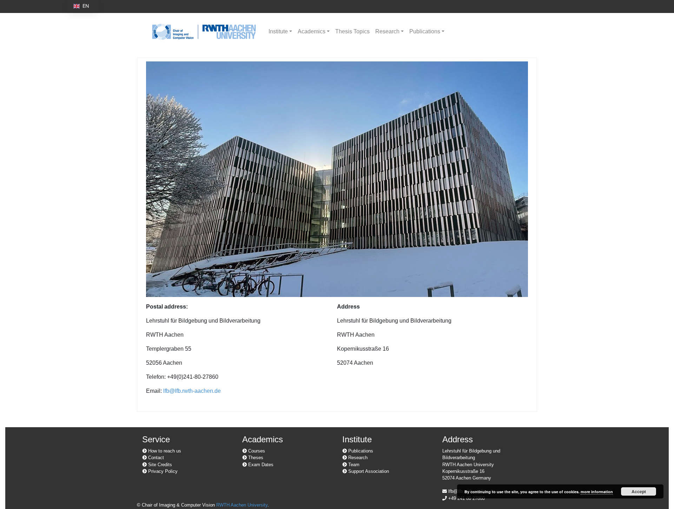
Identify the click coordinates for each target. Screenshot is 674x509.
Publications (424, 31)
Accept (639, 491)
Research (387, 31)
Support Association (368, 471)
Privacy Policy (162, 471)
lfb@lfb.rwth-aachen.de (192, 391)
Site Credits (159, 464)
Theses (255, 457)
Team (353, 464)
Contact (155, 457)
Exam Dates (260, 464)
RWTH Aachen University (241, 505)
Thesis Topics (352, 31)
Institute (278, 31)
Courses (256, 451)
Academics (311, 31)
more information (597, 491)
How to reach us (164, 451)
